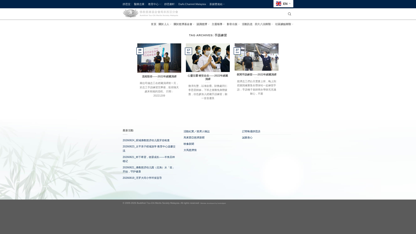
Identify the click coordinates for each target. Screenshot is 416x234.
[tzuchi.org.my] (152, 14)
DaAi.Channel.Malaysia (192, 4)
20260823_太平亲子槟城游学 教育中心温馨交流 (149, 148)
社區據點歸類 (283, 24)
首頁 (153, 24)
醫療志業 (139, 4)
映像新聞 (189, 144)
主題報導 (217, 24)
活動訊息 (247, 24)
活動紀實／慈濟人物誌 (197, 131)
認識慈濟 (202, 24)
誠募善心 (247, 137)
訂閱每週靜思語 (251, 131)
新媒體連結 (215, 4)
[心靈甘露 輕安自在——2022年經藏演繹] (208, 57)
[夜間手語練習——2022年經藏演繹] (257, 57)
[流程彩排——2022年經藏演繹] (159, 58)
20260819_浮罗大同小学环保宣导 (142, 177)
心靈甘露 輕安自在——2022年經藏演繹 (208, 77)
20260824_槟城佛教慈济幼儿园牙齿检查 (146, 140)
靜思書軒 (169, 4)
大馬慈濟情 (190, 150)
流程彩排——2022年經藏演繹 (159, 76)
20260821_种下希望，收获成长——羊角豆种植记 (149, 159)
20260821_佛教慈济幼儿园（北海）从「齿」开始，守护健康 (149, 169)
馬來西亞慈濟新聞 (194, 137)
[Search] (289, 13)
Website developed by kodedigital (213, 203)
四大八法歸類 (263, 24)
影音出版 (232, 24)
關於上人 (164, 24)
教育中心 (153, 4)
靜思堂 (126, 4)
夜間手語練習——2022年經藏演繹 (256, 74)
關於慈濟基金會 (183, 24)
